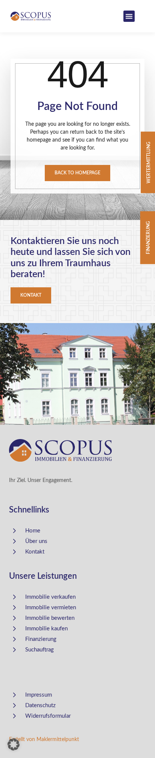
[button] (129, 16)
